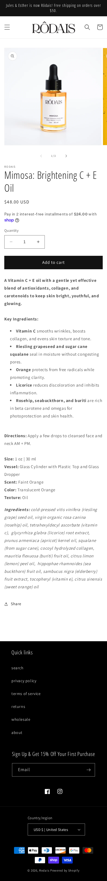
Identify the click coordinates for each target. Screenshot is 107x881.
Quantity (11, 230)
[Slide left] (41, 156)
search (17, 667)
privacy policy (23, 680)
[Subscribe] (88, 770)
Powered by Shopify (65, 870)
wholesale (20, 719)
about (17, 732)
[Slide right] (66, 156)
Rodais (44, 870)
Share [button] (16, 603)
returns (18, 706)
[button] (7, 27)
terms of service (26, 693)
